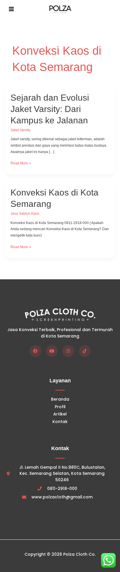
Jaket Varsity (20, 130)
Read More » (20, 162)
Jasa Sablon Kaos (24, 214)
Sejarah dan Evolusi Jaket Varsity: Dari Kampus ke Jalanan (49, 109)
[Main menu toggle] (11, 9)
